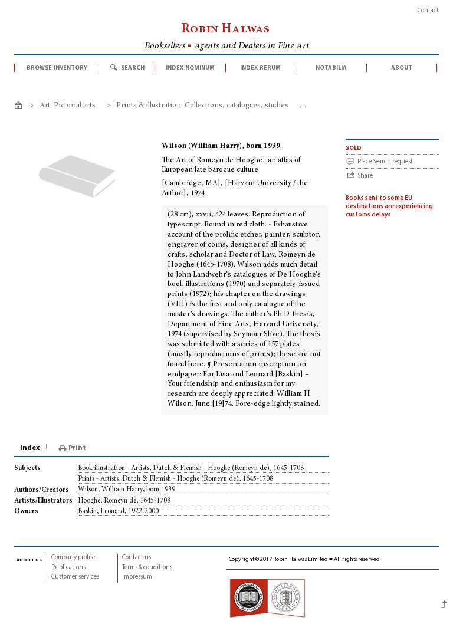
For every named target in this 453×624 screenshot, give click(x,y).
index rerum (260, 68)
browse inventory (57, 68)
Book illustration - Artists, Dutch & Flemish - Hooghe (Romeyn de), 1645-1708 (191, 468)
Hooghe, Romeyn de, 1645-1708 (124, 500)
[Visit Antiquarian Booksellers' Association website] (267, 598)
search (133, 68)
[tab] (30, 448)
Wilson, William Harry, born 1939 (126, 489)
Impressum (137, 577)
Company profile (73, 557)
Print (77, 448)
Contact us (136, 557)
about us (29, 559)
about (401, 68)
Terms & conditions (147, 567)
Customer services (75, 577)
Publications (68, 567)
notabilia (331, 68)
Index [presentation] (30, 448)
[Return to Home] (20, 107)
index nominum (190, 68)
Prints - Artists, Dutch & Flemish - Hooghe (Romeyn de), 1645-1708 (175, 478)
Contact (428, 11)
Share (365, 176)
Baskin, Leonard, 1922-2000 (118, 511)
